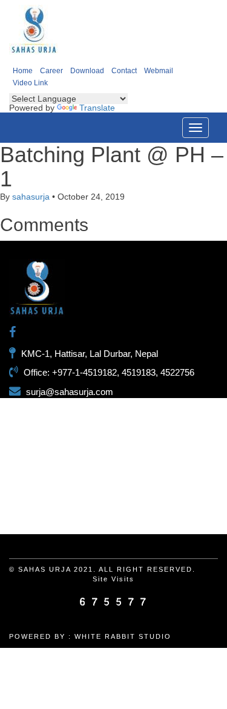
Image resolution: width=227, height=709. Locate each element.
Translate (97, 108)
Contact (124, 71)
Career (51, 71)
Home (23, 71)
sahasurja (31, 196)
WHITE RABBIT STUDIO (122, 636)
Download (87, 71)
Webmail (158, 71)
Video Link (30, 83)
